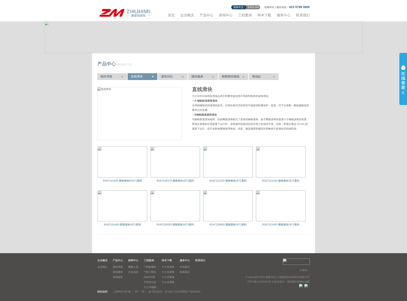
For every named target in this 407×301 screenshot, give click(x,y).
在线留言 (185, 266)
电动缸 (256, 76)
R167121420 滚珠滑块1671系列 (122, 224)
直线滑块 (137, 76)
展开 (403, 80)
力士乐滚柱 (168, 266)
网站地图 (305, 281)
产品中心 (206, 15)
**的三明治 (150, 272)
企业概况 (187, 15)
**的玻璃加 (150, 266)
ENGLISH (253, 7)
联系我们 (303, 15)
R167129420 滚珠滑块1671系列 (228, 224)
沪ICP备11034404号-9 (260, 281)
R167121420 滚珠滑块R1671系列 (122, 180)
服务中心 (283, 15)
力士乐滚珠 (168, 272)
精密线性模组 (231, 76)
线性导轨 (106, 76)
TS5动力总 (150, 282)
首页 (171, 15)
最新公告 (133, 266)
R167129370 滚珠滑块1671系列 (175, 180)
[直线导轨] (124, 12)
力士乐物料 (150, 287)
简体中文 (238, 7)
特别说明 (102, 291)
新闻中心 (226, 15)
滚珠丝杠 (167, 76)
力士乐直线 (168, 277)
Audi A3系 (149, 277)
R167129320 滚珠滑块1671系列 (175, 224)
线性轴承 (197, 76)
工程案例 (245, 15)
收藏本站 (269, 7)
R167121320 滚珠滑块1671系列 (228, 180)
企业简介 (102, 266)
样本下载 (264, 15)
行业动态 (133, 272)
